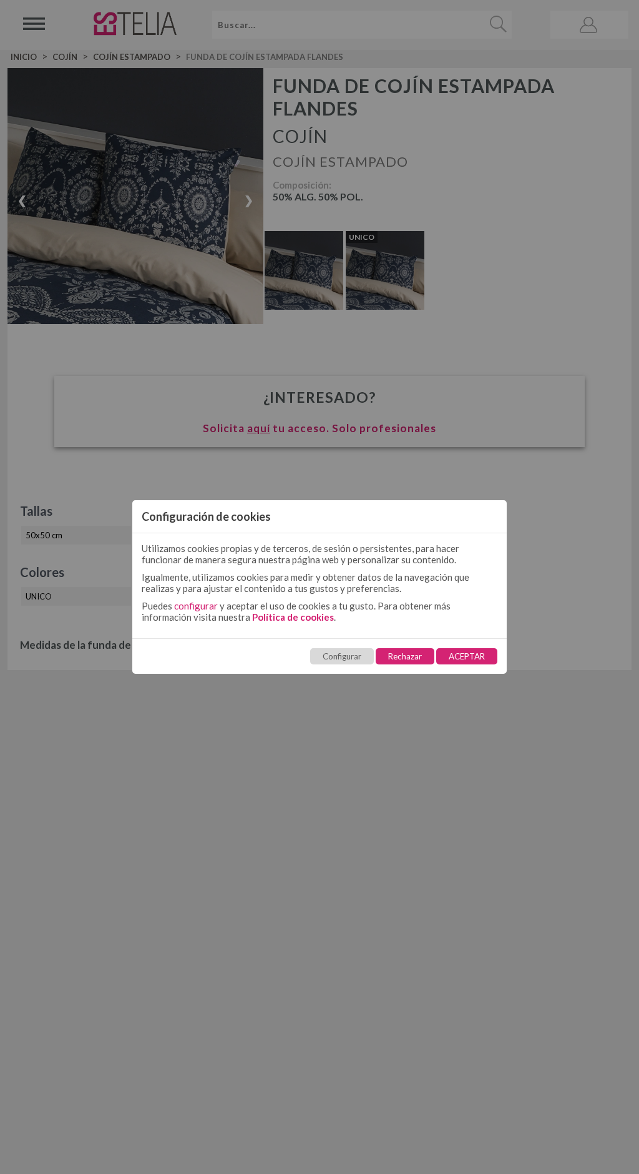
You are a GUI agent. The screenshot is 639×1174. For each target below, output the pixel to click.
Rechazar (405, 656)
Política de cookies (293, 617)
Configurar (342, 656)
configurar (196, 605)
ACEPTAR (467, 656)
